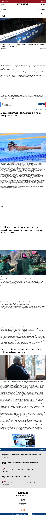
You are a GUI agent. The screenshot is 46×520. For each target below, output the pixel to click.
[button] (23, 440)
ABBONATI (43, 1)
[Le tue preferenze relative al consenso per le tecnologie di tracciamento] (44, 518)
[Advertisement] (8, 58)
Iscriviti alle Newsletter (4, 1)
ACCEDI (43, 4)
